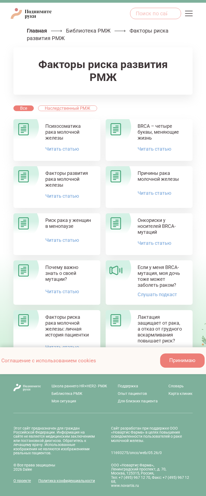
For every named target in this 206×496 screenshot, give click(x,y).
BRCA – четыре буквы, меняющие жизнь (158, 132)
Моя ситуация (64, 401)
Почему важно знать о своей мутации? (61, 273)
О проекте (22, 481)
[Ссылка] (124, 13)
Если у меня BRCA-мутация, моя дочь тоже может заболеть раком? (159, 276)
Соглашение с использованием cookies (48, 360)
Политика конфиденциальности (66, 481)
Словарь (176, 386)
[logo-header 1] (31, 13)
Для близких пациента (138, 401)
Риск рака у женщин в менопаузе (68, 223)
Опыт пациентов (132, 393)
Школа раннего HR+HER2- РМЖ (79, 386)
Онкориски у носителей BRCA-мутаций (157, 226)
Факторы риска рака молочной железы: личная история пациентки (67, 326)
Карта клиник (180, 393)
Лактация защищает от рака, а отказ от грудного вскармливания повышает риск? (160, 328)
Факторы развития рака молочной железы (66, 179)
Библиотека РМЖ (88, 30)
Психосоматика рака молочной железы (63, 132)
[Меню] (189, 13)
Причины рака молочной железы (158, 176)
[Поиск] (174, 13)
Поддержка (128, 386)
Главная (37, 30)
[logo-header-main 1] (27, 387)
